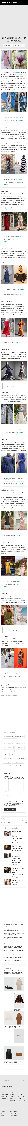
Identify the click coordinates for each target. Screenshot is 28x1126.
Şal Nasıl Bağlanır (4, 1090)
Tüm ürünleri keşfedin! (14, 1066)
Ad (5, 793)
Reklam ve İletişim (13, 1111)
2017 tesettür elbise (19, 736)
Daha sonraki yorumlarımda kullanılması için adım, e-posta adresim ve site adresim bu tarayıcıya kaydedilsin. (13, 803)
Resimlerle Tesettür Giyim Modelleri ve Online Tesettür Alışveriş (9, 2)
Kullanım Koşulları (13, 1115)
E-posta (6, 796)
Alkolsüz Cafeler (13, 1100)
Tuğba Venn (14, 630)
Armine (19, 1092)
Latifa (12, 386)
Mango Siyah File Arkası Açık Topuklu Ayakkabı (8, 993)
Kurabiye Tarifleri (13, 1092)
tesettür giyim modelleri (18, 762)
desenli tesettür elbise (20, 751)
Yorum (6, 791)
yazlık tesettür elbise (19, 765)
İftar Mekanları (21, 1090)
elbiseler (17, 72)
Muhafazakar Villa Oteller (21, 1101)
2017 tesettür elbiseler (8, 743)
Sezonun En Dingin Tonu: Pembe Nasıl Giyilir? (14, 957)
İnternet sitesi (8, 798)
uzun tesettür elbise (8, 765)
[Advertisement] (14, 20)
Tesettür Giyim (7, 762)
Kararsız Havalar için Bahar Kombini (17, 882)
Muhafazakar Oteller (5, 1098)
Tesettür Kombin (4, 1094)
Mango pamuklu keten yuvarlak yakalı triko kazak (8, 1027)
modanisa (6, 754)
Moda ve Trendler (19, 45)
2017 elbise (12, 732)
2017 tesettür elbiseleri (20, 743)
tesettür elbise (13, 754)
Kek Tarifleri (12, 1094)
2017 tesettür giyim (8, 747)
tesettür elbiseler (21, 758)
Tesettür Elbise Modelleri (9, 758)
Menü (25, 2)
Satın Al (21, 117)
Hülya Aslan (3, 1092)
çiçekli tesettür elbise (8, 751)
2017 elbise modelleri (8, 736)
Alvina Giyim (20, 1094)
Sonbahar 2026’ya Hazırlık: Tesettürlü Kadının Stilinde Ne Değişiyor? (18, 872)
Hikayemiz (3, 1111)
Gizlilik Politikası (13, 1113)
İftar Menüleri (4, 1096)
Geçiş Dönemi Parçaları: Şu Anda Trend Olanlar (18, 848)
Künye (2, 1113)
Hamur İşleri (12, 1090)
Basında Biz (3, 1115)
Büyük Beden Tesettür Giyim (13, 1097)
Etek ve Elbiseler (8, 45)
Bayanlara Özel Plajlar (21, 1097)
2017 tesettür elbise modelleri (10, 740)
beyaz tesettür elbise (18, 747)
